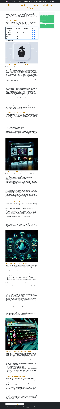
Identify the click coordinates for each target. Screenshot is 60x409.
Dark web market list (44, 15)
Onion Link (33, 30)
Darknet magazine (43, 26)
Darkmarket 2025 (43, 24)
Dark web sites (42, 22)
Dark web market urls (44, 17)
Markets (13, 1)
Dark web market (43, 20)
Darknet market (27, 1)
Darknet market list (42, 1)
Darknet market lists (34, 1)
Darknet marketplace (19, 1)
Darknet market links (50, 1)
